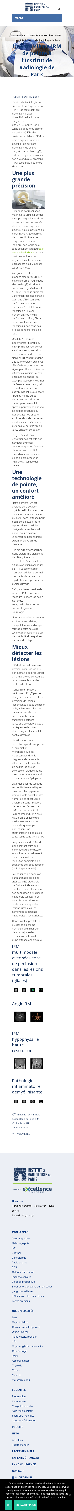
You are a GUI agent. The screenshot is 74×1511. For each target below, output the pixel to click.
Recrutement (19, 1401)
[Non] (69, 1495)
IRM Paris (20, 1123)
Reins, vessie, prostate (24, 1336)
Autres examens (21, 1300)
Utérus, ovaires (20, 1331)
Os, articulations (21, 1322)
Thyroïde (17, 1365)
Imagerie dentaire (21, 1276)
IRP (28, 1123)
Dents (15, 1355)
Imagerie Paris (24, 1114)
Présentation (19, 1396)
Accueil (17, 35)
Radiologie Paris (20, 1127)
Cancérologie (19, 1351)
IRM (14, 1248)
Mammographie (21, 1238)
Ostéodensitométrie (23, 1272)
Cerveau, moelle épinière (26, 1327)
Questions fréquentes (24, 1420)
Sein (14, 1317)
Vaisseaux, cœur (21, 1379)
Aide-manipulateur (22, 1410)
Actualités (17, 1440)
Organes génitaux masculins (27, 1346)
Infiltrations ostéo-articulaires (28, 1296)
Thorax (16, 1370)
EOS (14, 1267)
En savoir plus (26, 1505)
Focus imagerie (20, 1444)
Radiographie (19, 1262)
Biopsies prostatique (23, 1281)
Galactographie (20, 1243)
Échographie (19, 1257)
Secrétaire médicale (23, 1415)
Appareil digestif (21, 1360)
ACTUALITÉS (31, 35)
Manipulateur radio (22, 1406)
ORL (14, 1341)
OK (8, 1505)
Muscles (16, 1375)
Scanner (16, 1252)
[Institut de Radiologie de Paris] (37, 7)
